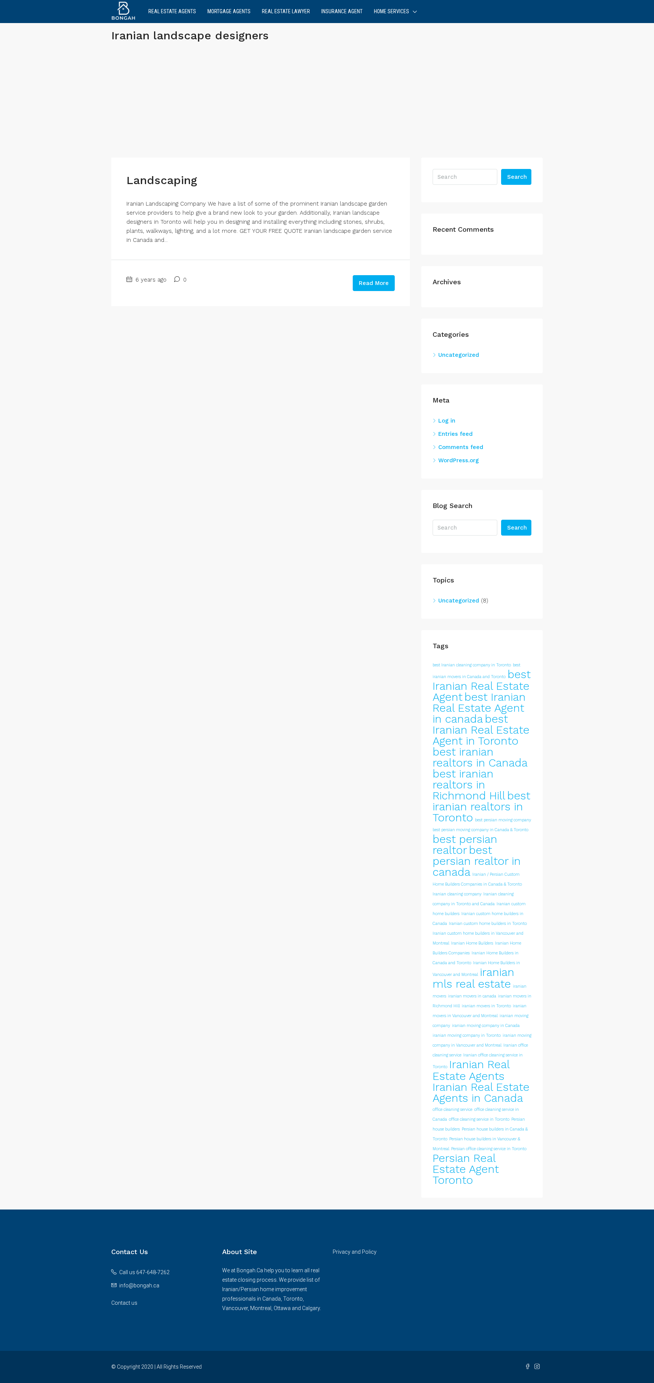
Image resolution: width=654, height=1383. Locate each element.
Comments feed (460, 447)
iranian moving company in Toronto (467, 1035)
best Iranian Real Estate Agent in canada (479, 708)
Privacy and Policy (355, 1252)
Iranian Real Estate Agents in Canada (481, 1092)
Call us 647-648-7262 (144, 1272)
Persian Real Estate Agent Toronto (466, 1169)
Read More (374, 283)
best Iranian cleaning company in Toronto (472, 665)
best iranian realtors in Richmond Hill (469, 784)
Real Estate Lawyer (286, 11)
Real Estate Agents (172, 11)
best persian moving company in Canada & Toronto (480, 829)
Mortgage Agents (229, 11)
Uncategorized (458, 355)
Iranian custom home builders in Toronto (488, 923)
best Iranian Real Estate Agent (482, 685)
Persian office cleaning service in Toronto (488, 1148)
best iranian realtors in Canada (480, 757)
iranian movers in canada (472, 996)
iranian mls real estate (473, 978)
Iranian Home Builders (472, 943)
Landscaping (161, 180)
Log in (446, 420)
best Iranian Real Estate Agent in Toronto (481, 729)
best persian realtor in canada (477, 861)
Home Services (391, 11)
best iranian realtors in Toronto (481, 806)
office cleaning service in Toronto (479, 1119)
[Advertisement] (327, 105)
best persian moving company (503, 820)
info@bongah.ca (139, 1285)
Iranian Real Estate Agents (471, 1070)
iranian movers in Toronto (486, 1006)
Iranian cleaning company (457, 894)
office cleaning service (452, 1109)
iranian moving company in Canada (486, 1025)
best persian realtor (465, 844)
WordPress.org (458, 460)
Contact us (124, 1303)
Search (517, 176)
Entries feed (455, 434)
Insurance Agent (342, 11)
